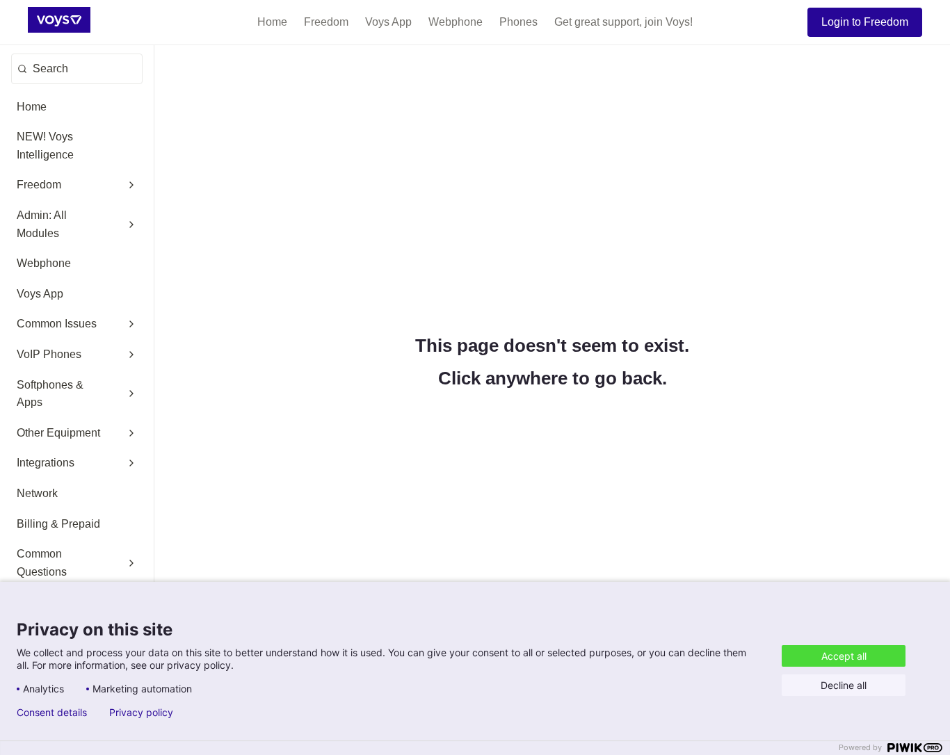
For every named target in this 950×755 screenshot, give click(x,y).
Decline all (844, 685)
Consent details (52, 712)
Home (272, 22)
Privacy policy (141, 712)
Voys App (388, 22)
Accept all (844, 656)
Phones (518, 22)
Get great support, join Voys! (623, 22)
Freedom (326, 22)
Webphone (455, 22)
